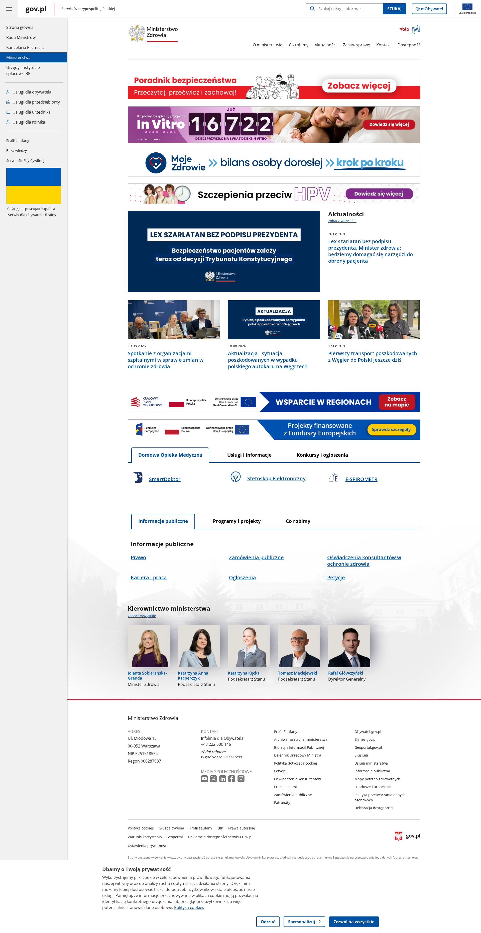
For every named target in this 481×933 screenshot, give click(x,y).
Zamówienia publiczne (293, 794)
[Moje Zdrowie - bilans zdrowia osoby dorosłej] (274, 163)
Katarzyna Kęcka (244, 673)
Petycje (280, 771)
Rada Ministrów (21, 37)
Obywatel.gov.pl (367, 731)
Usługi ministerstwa (371, 763)
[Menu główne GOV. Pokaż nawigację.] (9, 9)
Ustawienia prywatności (148, 845)
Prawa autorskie (241, 828)
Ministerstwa (18, 57)
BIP (220, 828)
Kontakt (383, 45)
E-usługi (361, 755)
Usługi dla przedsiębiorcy (36, 102)
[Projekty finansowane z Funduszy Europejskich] (274, 429)
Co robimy (298, 45)
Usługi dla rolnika (28, 122)
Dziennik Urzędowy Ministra (297, 755)
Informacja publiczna (372, 771)
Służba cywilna (171, 828)
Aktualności (325, 45)
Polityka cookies (141, 828)
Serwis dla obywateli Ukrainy (31, 211)
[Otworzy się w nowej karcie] (204, 778)
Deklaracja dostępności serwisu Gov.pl (220, 836)
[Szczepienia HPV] (274, 193)
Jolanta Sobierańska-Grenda (147, 675)
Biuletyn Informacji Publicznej (299, 747)
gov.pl (413, 835)
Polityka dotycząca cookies (296, 763)
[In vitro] (274, 124)
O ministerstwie (267, 45)
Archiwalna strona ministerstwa (300, 739)
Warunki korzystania (145, 836)
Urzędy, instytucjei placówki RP (23, 70)
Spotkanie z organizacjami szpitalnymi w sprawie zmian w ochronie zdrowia (165, 360)
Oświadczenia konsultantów (297, 779)
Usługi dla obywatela (31, 92)
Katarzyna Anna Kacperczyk (193, 675)
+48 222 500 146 (216, 744)
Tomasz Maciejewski (297, 673)
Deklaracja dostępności (373, 807)
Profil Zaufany (285, 731)
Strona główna (25, 27)
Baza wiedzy (16, 150)
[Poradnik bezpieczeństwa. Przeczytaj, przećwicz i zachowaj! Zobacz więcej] (274, 86)
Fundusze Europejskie (372, 786)
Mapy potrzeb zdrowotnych (377, 779)
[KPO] (274, 402)
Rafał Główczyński (345, 673)
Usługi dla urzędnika (31, 112)
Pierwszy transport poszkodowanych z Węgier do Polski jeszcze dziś (372, 356)
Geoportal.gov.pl (368, 747)
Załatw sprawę (356, 45)
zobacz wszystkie (342, 220)
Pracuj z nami (285, 786)
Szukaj (394, 9)
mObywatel (432, 10)
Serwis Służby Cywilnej (25, 160)
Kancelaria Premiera (25, 47)
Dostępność (409, 45)
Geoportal (174, 836)
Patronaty (282, 802)
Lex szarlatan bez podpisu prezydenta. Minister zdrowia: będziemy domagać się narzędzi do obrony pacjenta (370, 251)
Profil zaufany (17, 140)
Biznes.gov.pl (365, 739)
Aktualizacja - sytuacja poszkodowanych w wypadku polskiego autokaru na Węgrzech (268, 360)
